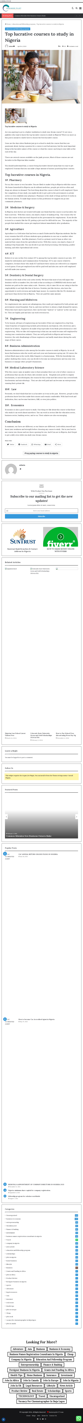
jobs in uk (9, 1316)
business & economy (13, 1219)
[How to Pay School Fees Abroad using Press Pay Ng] (67, 649)
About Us (45, 1415)
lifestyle (9, 1264)
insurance (9, 1299)
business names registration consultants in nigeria (24, 1236)
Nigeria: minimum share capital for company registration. (29, 1190)
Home (8, 24)
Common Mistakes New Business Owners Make (28, 836)
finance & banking (12, 1229)
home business (11, 1261)
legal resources (11, 1292)
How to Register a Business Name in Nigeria (29, 16)
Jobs (38, 1415)
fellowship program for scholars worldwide (24, 1196)
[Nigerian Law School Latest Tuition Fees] (16, 649)
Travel (8, 1240)
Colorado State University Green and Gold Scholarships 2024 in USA (41, 735)
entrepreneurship (12, 1222)
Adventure (10, 1289)
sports (8, 1285)
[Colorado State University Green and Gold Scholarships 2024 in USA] (41, 649)
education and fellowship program (23, 24)
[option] (41, 816)
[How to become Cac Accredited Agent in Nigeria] (11, 1100)
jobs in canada (11, 1323)
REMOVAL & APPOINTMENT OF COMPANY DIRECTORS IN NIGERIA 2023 (36, 1184)
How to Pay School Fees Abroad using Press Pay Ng (66, 734)
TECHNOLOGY (11, 1226)
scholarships (10, 1254)
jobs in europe (11, 1309)
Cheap (8, 1313)
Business (9, 1268)
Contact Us (53, 1415)
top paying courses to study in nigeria (42, 453)
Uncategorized (11, 1215)
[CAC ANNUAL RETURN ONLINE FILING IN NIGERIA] (11, 935)
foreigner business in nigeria (16, 1282)
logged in (16, 757)
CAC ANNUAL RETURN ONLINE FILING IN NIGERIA (38, 854)
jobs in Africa (10, 1275)
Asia (7, 1295)
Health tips (10, 1306)
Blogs (34, 1415)
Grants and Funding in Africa (16, 1271)
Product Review (11, 1278)
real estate (10, 1302)
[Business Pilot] (12, 8)
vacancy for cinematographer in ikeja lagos (21, 1320)
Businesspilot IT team (56, 1412)
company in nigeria (12, 1243)
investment (10, 1233)
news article (10, 1247)
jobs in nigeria (11, 1257)
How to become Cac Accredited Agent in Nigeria (36, 1019)
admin (11, 46)
